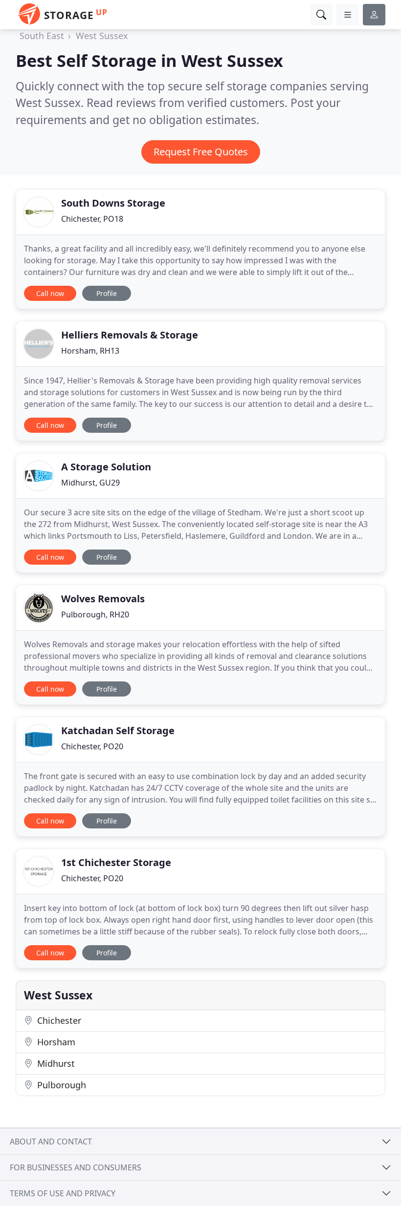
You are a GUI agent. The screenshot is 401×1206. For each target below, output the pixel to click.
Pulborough (60, 1085)
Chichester (58, 1020)
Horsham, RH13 (90, 350)
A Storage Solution (106, 466)
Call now (50, 293)
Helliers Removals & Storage (129, 334)
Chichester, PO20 (92, 746)
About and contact (51, 1141)
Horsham (55, 1042)
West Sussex (102, 36)
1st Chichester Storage (116, 862)
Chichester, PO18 (92, 218)
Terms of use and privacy (62, 1193)
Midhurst (55, 1063)
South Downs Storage (113, 203)
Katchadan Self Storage (118, 730)
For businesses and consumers (75, 1167)
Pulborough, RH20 (95, 614)
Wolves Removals (103, 598)
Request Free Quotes (201, 151)
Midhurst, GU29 (90, 482)
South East (42, 36)
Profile (106, 293)
